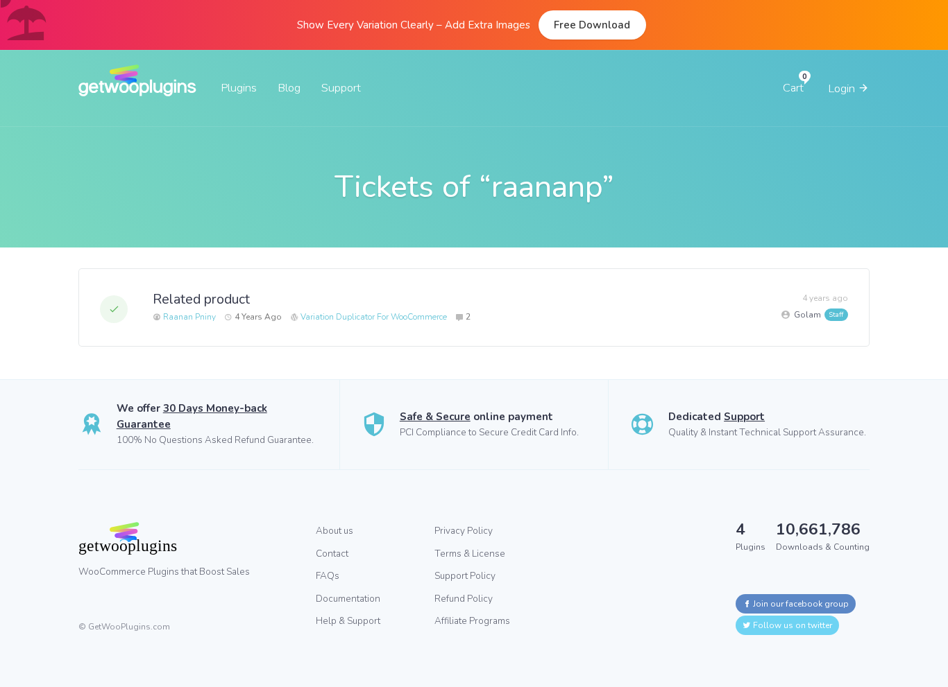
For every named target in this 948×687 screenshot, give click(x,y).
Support (341, 88)
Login (843, 88)
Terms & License (469, 553)
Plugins (239, 88)
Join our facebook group (800, 603)
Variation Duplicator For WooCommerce (374, 316)
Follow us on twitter (791, 625)
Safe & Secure (435, 417)
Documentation (348, 598)
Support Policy (465, 575)
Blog (289, 88)
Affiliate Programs (472, 620)
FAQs (327, 575)
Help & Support (348, 620)
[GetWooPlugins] (186, 538)
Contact (332, 553)
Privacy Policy (463, 530)
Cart (793, 88)
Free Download (592, 25)
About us (334, 530)
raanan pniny (188, 316)
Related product (201, 299)
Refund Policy (463, 598)
